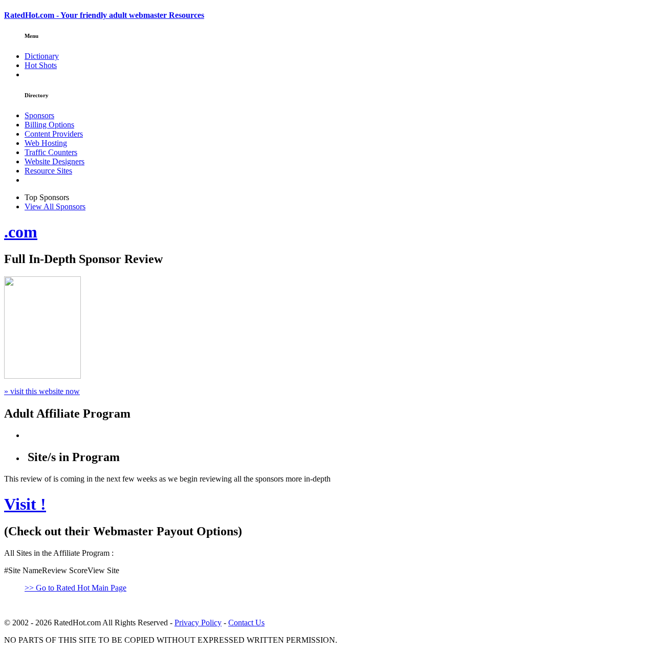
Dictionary (42, 56)
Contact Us (246, 622)
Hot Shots (41, 65)
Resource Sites (48, 170)
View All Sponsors (55, 206)
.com (20, 232)
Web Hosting (46, 143)
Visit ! (25, 504)
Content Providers (54, 133)
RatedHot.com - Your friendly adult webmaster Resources (104, 15)
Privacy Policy (198, 622)
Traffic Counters (51, 152)
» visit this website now (42, 391)
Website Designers (54, 161)
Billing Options (49, 124)
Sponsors (39, 115)
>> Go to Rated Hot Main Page (75, 587)
